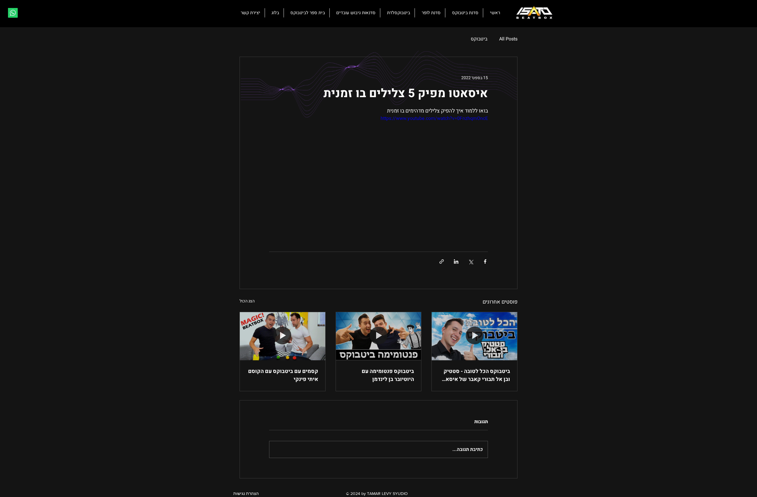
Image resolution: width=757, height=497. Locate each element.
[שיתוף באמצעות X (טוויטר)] (470, 261)
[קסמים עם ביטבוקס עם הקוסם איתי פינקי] (282, 336)
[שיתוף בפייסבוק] (485, 261)
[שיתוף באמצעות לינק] (441, 261)
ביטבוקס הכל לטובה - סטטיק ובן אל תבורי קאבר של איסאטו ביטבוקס (475, 375)
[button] (249, 12)
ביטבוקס (479, 39)
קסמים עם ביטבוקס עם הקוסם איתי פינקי (283, 375)
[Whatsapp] (13, 13)
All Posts (508, 39)
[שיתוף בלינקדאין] (456, 261)
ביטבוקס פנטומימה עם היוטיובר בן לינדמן (388, 375)
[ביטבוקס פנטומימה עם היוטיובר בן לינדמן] (378, 336)
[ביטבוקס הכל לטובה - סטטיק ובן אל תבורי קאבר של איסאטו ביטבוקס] (474, 336)
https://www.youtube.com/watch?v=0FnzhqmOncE (434, 118)
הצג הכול (247, 301)
